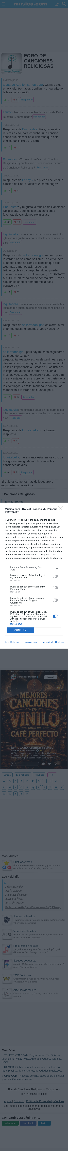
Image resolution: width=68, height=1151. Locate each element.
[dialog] (34, 575)
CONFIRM (20, 630)
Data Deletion (11, 642)
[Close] (61, 509)
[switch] (55, 576)
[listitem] (34, 568)
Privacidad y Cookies (53, 642)
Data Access (30, 642)
